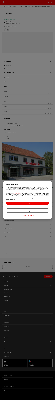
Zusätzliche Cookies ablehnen (27, 207)
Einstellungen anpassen (27, 211)
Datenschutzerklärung (17, 193)
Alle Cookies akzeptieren (27, 203)
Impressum (32, 215)
